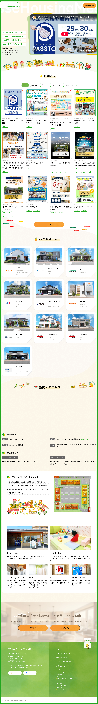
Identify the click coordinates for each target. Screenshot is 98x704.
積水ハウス (60, 676)
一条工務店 (60, 687)
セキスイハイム (61, 672)
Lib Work (59, 670)
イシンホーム (60, 690)
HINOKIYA (59, 681)
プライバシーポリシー (64, 661)
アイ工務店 (60, 683)
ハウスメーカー (69, 85)
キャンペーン (55, 85)
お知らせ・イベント (63, 653)
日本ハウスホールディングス (64, 678)
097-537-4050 (13, 445)
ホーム (58, 649)
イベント (44, 85)
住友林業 (59, 674)
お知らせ (34, 85)
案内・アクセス (61, 657)
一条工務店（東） (61, 685)
